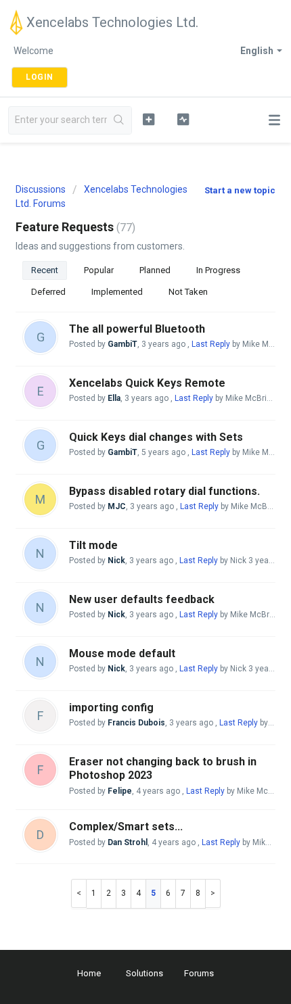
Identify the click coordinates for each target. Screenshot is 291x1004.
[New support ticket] (148, 119)
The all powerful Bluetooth (137, 328)
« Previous (79, 893)
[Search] (119, 120)
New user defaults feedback (142, 599)
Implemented (117, 292)
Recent (44, 270)
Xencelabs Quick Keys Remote (147, 383)
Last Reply (211, 344)
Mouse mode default (122, 653)
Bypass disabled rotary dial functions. (164, 491)
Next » (213, 893)
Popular (99, 270)
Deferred (48, 292)
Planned (155, 270)
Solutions (144, 973)
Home (89, 973)
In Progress (218, 270)
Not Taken (188, 292)
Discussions (41, 189)
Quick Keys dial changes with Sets (156, 437)
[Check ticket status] (183, 119)
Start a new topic (239, 190)
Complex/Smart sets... (126, 826)
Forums (199, 973)
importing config (111, 707)
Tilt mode (93, 545)
